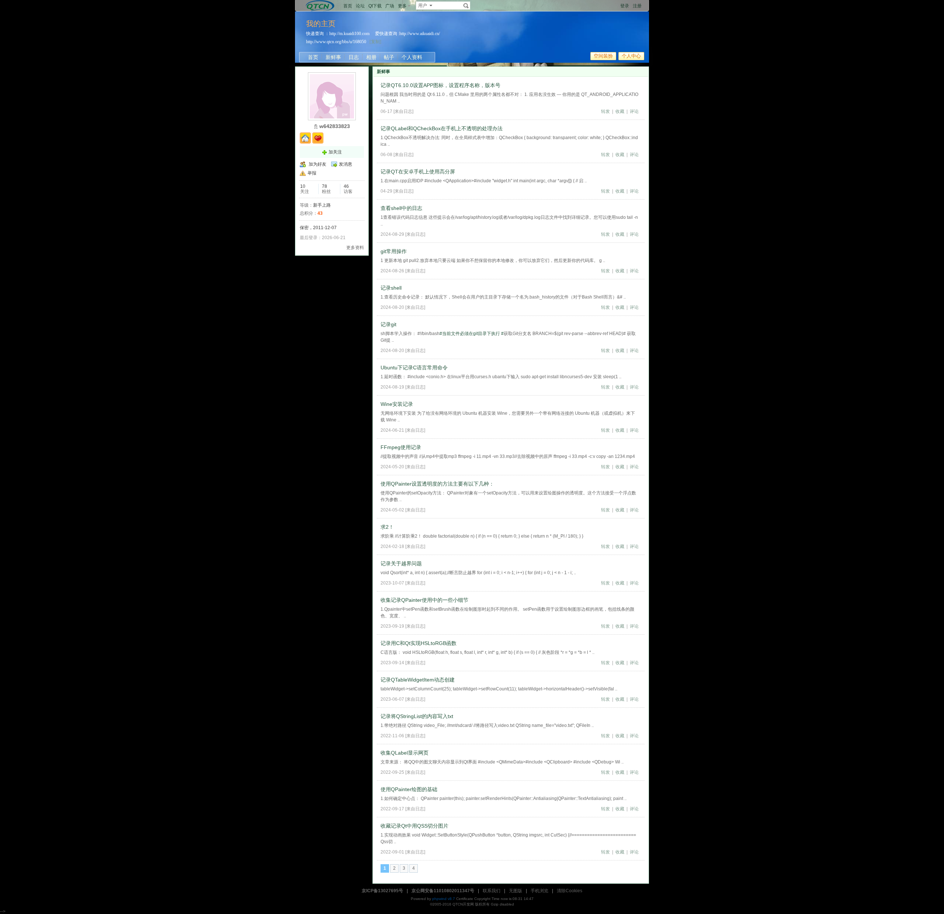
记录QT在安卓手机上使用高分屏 (418, 172)
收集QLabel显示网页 (404, 753)
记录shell (391, 288)
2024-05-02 (392, 510)
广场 (389, 6)
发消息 (345, 164)
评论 (634, 111)
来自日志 (403, 111)
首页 (347, 6)
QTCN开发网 (463, 904)
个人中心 (631, 56)
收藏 (619, 111)
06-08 (386, 154)
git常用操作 (394, 251)
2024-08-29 (392, 234)
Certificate (464, 899)
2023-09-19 (392, 626)
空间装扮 (603, 56)
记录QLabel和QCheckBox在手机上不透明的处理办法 (442, 128)
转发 (605, 111)
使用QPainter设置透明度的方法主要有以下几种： (437, 484)
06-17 (386, 111)
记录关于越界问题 (401, 563)
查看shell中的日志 (401, 208)
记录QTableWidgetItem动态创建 (418, 680)
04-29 (386, 191)
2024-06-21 (392, 430)
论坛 (360, 6)
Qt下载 (375, 6)
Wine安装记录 (397, 404)
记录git (388, 324)
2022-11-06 (392, 735)
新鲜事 (333, 57)
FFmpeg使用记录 (401, 447)
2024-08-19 (392, 387)
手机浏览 (539, 890)
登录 (624, 6)
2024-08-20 (392, 307)
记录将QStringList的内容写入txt (417, 716)
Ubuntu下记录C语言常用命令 (414, 367)
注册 (637, 6)
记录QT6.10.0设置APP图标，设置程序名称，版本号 (440, 85)
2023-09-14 (392, 662)
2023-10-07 (392, 583)
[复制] (375, 41)
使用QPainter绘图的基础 (409, 789)
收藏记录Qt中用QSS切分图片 (414, 826)
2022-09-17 (392, 808)
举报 (312, 173)
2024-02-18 (392, 546)
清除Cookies (569, 890)
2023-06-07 (392, 699)
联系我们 (491, 890)
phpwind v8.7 (443, 899)
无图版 (515, 890)
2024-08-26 (392, 270)
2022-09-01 (392, 852)
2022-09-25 (392, 772)
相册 (371, 57)
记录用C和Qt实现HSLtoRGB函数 (419, 643)
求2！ (387, 527)
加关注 (335, 152)
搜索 (466, 5)
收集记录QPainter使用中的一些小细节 (424, 600)
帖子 (389, 57)
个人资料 (412, 57)
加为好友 (317, 164)
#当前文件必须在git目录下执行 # (472, 333)
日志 (353, 57)
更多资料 (355, 247)
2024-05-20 (392, 466)
